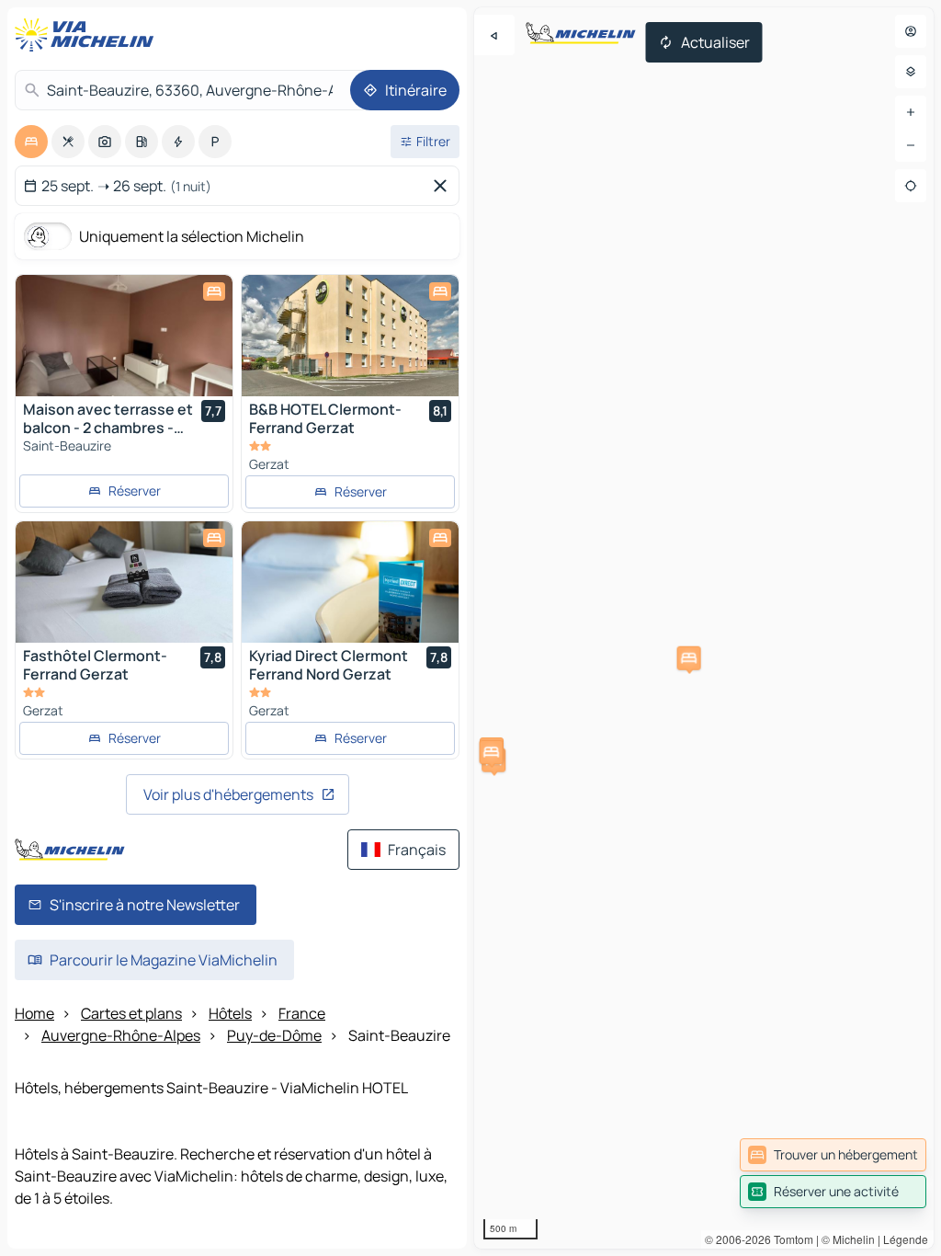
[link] (833, 1154)
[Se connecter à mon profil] (910, 31)
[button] (689, 658)
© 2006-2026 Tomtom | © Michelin (790, 1239)
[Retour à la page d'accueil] (88, 35)
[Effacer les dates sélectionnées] (444, 186)
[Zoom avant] (910, 112)
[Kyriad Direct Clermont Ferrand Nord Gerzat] (350, 582)
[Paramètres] (910, 71)
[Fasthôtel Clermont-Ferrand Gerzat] (124, 582)
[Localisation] (910, 185)
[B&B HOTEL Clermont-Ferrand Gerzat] (350, 335)
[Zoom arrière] (910, 145)
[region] (704, 628)
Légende (905, 1239)
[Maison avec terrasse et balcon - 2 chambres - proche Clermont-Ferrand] (124, 335)
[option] (31, 141)
